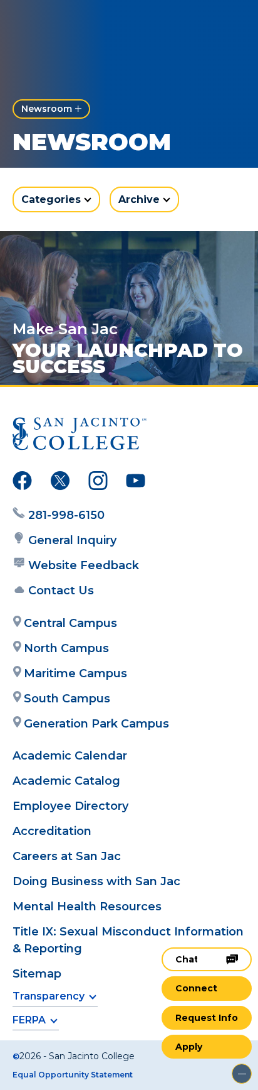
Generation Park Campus (96, 724)
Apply (188, 1046)
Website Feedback (83, 565)
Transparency (49, 996)
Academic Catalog (66, 781)
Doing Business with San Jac (96, 881)
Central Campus (70, 623)
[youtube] (135, 483)
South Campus (67, 699)
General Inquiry (72, 540)
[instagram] (98, 483)
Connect (196, 988)
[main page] (48, 23)
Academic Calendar (70, 756)
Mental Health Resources (87, 906)
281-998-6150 (66, 515)
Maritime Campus (75, 673)
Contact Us (61, 590)
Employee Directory (70, 806)
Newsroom (46, 108)
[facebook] (22, 483)
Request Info (206, 1017)
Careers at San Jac (67, 856)
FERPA (29, 1020)
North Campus (66, 648)
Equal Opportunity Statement (73, 1074)
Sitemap (37, 974)
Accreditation (52, 831)
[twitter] (60, 483)
